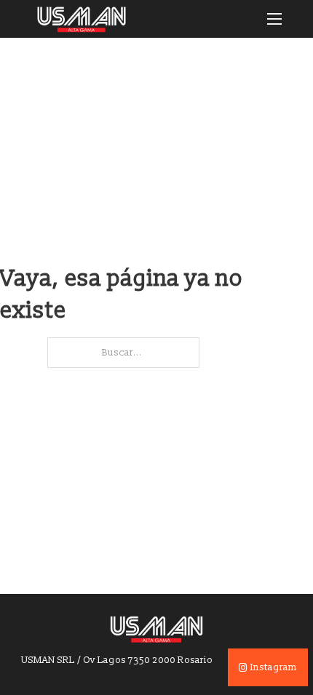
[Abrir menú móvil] (274, 19)
